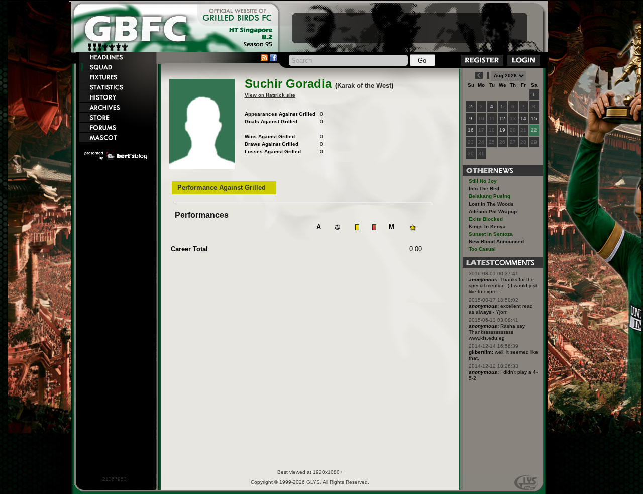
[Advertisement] (409, 28)
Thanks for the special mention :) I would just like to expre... (503, 285)
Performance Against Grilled (221, 187)
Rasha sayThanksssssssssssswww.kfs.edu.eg (497, 332)
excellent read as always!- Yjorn (501, 309)
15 (534, 118)
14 (523, 118)
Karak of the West (364, 85)
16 (471, 130)
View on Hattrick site (270, 95)
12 (502, 118)
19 (502, 130)
